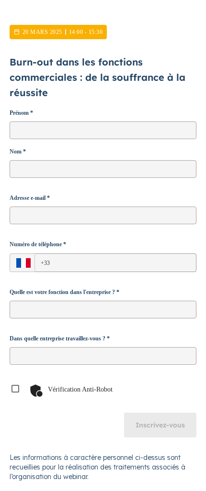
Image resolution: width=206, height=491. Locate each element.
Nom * (18, 151)
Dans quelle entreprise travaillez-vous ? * (60, 338)
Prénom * (21, 112)
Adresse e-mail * (30, 198)
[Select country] (23, 263)
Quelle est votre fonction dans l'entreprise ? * (64, 292)
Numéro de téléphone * (38, 244)
